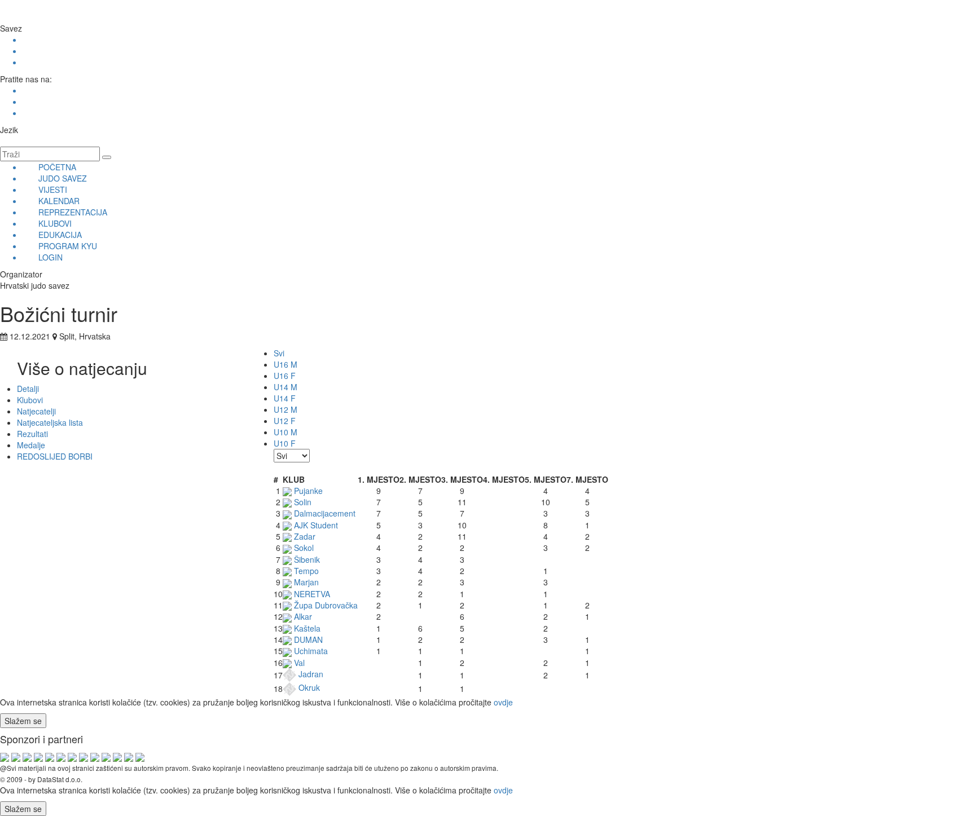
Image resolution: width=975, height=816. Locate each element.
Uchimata (310, 650)
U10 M (285, 432)
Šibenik (306, 559)
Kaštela (306, 628)
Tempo (305, 570)
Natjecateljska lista (50, 422)
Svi (279, 353)
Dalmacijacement (323, 513)
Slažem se (23, 720)
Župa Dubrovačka (325, 605)
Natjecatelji (36, 411)
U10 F (285, 443)
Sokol (303, 547)
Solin (301, 502)
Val (298, 662)
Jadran (309, 674)
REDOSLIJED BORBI (55, 456)
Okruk (308, 687)
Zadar (303, 536)
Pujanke (307, 490)
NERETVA (311, 593)
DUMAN (307, 639)
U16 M (285, 364)
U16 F (285, 375)
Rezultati (32, 433)
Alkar (302, 616)
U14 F (285, 398)
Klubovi (30, 399)
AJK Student (315, 525)
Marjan (305, 582)
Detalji (28, 388)
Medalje (31, 445)
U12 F (285, 420)
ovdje (503, 702)
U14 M (285, 386)
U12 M (285, 409)
